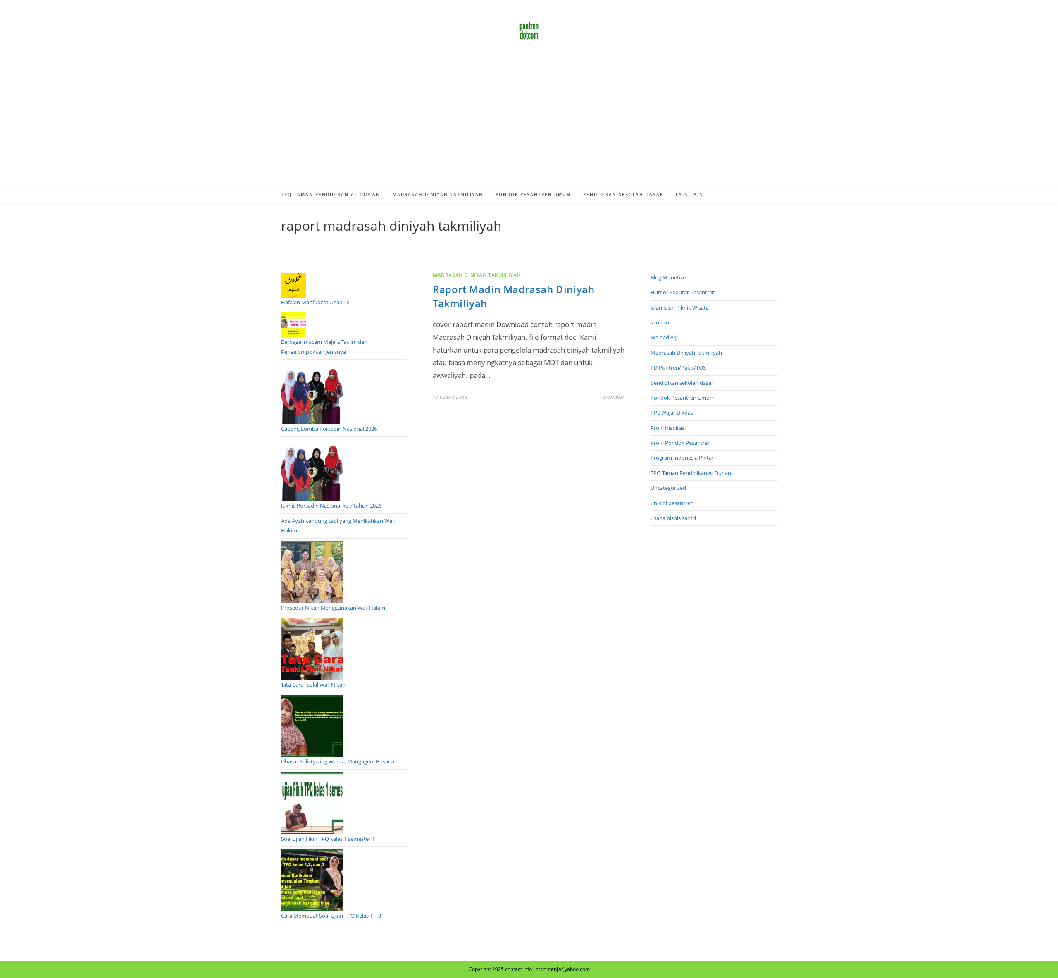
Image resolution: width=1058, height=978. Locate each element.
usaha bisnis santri (673, 518)
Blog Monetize (668, 277)
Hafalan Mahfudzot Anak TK (315, 302)
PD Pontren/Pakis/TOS (678, 367)
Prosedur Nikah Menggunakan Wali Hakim (333, 607)
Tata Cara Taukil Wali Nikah (313, 684)
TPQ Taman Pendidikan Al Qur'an (691, 473)
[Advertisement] (529, 124)
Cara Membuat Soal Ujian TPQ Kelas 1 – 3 (331, 915)
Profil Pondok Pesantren (681, 442)
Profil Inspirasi (668, 428)
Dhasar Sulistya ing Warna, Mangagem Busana (337, 761)
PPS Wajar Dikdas (672, 412)
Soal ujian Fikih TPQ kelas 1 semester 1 (328, 838)
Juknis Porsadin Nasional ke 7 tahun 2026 (331, 505)
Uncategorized (668, 487)
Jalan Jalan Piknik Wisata (680, 307)
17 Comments (450, 397)
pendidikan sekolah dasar (682, 382)
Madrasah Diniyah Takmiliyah (477, 275)
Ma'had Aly (664, 337)
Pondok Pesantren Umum (683, 397)
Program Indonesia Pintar (682, 457)
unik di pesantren (672, 503)
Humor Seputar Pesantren (683, 292)
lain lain (660, 322)
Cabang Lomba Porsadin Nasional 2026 (329, 428)
